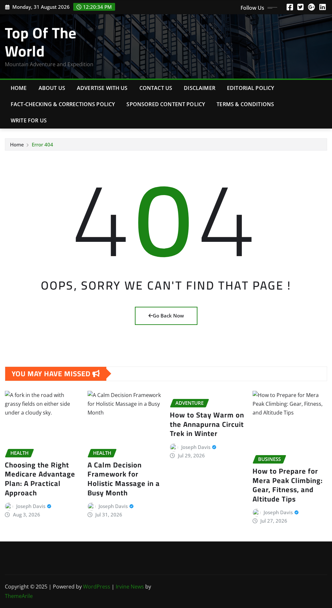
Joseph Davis (30, 506)
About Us (52, 88)
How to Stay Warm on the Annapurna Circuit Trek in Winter (207, 424)
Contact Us (155, 88)
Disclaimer (199, 88)
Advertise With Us (102, 88)
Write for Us (29, 120)
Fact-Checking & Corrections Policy (63, 104)
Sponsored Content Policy (165, 104)
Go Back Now (168, 315)
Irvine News (130, 586)
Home (19, 88)
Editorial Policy (250, 88)
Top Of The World (41, 42)
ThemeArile (19, 596)
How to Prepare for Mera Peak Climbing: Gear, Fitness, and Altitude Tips (288, 485)
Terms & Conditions (245, 104)
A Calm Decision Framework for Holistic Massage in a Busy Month (124, 479)
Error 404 (42, 144)
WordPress (96, 586)
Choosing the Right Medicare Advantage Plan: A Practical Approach (40, 479)
